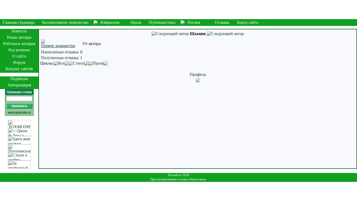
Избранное (110, 22)
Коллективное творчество (65, 22)
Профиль (198, 74)
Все (61, 63)
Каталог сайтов (19, 68)
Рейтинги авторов (19, 43)
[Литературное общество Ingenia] (178, 9)
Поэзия (193, 22)
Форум (19, 62)
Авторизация (19, 85)
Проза (135, 22)
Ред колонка (19, 50)
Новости (19, 31)
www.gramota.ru (19, 112)
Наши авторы (19, 37)
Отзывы (222, 22)
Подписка (19, 78)
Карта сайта (247, 22)
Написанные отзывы (59, 52)
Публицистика (162, 22)
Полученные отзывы (59, 57)
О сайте (19, 56)
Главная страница (18, 22)
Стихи (78, 63)
